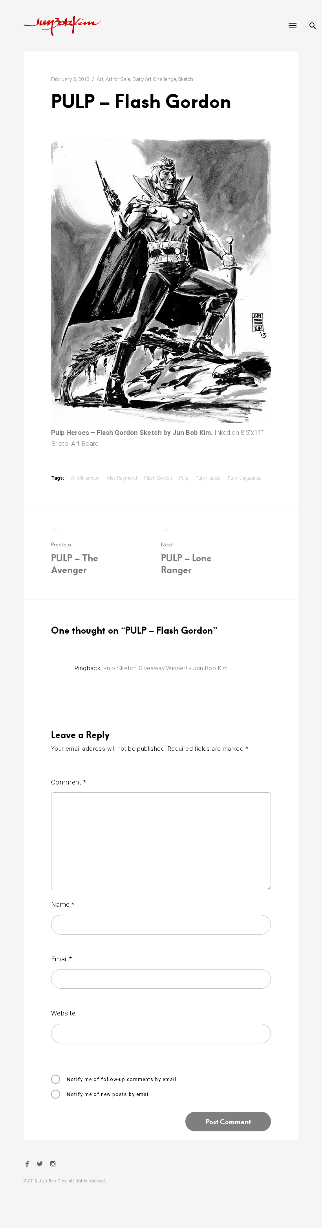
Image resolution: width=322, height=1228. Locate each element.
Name (62, 904)
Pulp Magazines (245, 478)
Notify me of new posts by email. (109, 1094)
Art (100, 79)
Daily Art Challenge (154, 79)
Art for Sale (118, 79)
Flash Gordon (158, 478)
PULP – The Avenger (74, 558)
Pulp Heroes (208, 478)
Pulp (183, 478)
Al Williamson (85, 478)
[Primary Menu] (292, 25)
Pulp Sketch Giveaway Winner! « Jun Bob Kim (165, 668)
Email (61, 959)
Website (63, 1013)
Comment (68, 782)
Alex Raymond (122, 478)
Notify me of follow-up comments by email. (122, 1079)
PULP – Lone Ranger (186, 558)
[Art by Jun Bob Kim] (62, 26)
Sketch (185, 79)
